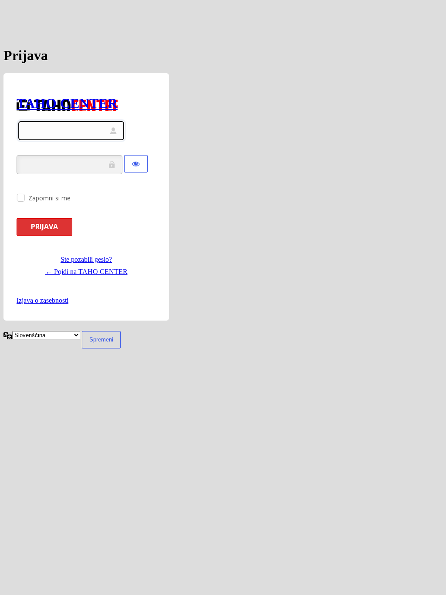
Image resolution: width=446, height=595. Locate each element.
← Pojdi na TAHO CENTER (86, 271)
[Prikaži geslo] (136, 163)
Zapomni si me (49, 198)
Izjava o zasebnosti (42, 300)
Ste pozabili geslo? (86, 259)
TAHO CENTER (67, 103)
